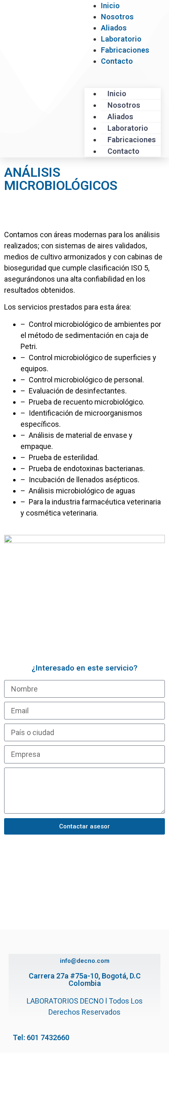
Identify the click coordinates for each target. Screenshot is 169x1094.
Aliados (114, 27)
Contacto (117, 61)
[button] (122, 72)
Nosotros (117, 16)
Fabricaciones (125, 50)
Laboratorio (121, 39)
